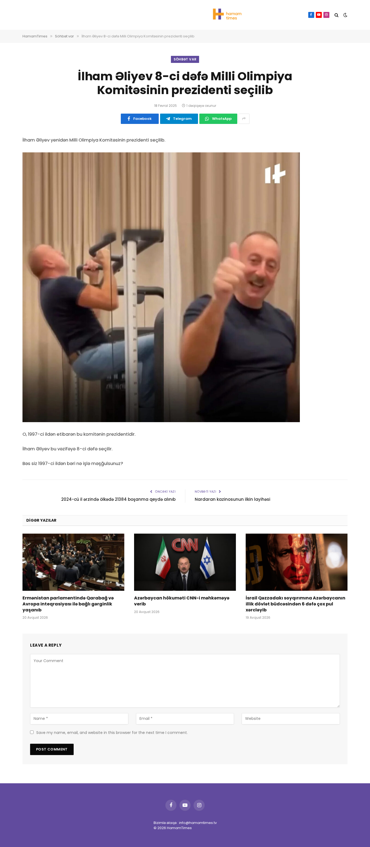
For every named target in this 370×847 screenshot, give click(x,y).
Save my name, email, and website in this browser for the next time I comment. (112, 732)
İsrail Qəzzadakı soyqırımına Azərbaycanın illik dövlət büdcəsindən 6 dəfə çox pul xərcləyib (295, 604)
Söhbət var (185, 59)
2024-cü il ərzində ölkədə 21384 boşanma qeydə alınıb (118, 499)
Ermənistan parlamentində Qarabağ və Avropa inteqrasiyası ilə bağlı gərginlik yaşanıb (68, 604)
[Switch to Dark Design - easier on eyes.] (345, 15)
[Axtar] (336, 15)
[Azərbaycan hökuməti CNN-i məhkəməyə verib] (185, 562)
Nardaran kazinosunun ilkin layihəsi (232, 499)
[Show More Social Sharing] (244, 119)
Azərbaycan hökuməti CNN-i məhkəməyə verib (181, 601)
